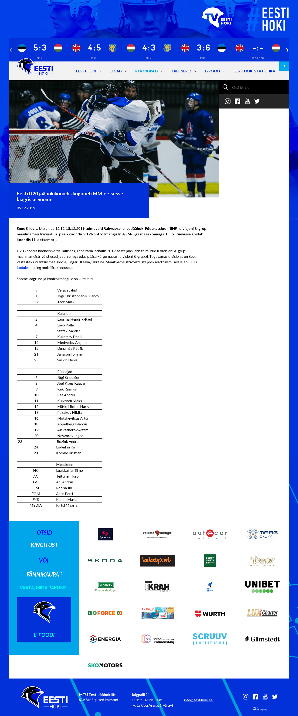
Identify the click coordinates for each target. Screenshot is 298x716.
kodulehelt (25, 267)
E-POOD (212, 71)
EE (284, 66)
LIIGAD (116, 71)
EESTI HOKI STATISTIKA (254, 71)
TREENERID (181, 71)
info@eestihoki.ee (198, 700)
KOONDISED (146, 71)
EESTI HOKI (86, 71)
